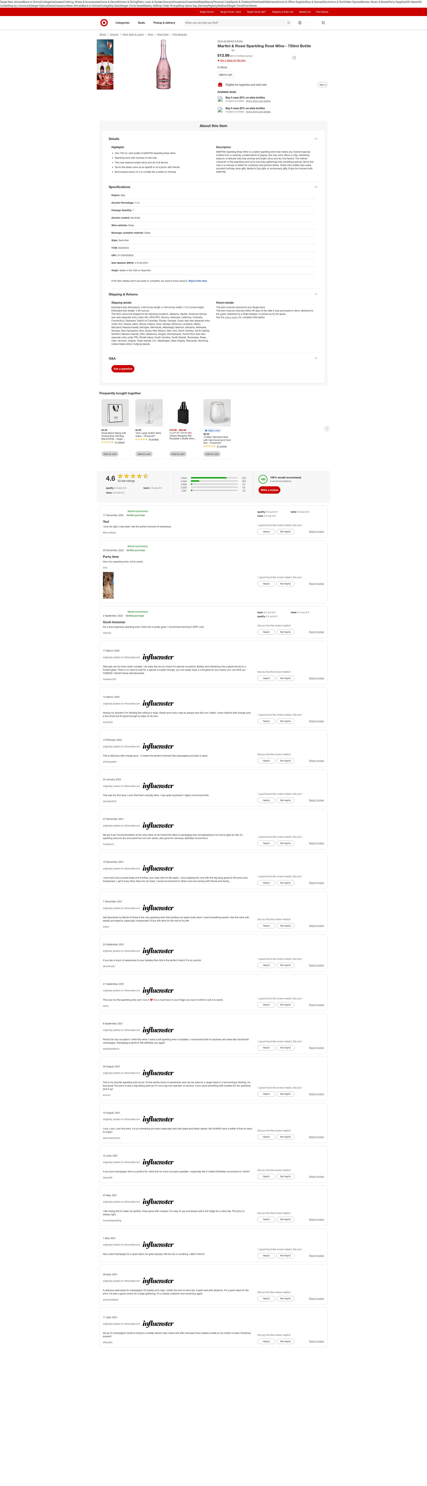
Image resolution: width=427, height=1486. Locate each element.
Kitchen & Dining (127, 2)
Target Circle (235, 5)
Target (102, 34)
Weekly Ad (149, 5)
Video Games (353, 2)
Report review (316, 531)
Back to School (32, 2)
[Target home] (104, 23)
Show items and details (258, 101)
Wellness (271, 2)
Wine (150, 34)
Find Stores (250, 5)
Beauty (209, 2)
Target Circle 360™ (256, 11)
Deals (51, 5)
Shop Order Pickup (167, 5)
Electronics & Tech (334, 2)
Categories (123, 22)
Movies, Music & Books (374, 2)
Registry (213, 5)
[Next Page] (327, 428)
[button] (227, 50)
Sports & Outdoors (241, 2)
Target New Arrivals (11, 2)
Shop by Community (19, 5)
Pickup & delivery (164, 22)
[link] (227, 50)
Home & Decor (108, 2)
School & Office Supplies (291, 2)
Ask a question (123, 368)
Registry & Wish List (282, 11)
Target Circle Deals (132, 5)
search (289, 23)
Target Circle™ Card (230, 11)
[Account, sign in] (306, 22)
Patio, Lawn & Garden (150, 2)
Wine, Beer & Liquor (133, 34)
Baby (202, 2)
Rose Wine (163, 34)
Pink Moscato (180, 34)
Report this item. (198, 280)
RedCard (223, 5)
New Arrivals (74, 5)
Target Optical (39, 5)
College (46, 2)
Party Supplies (397, 2)
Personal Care (221, 2)
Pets (255, 2)
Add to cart (225, 74)
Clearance (61, 5)
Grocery (168, 2)
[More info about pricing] (294, 57)
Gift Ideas (411, 2)
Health (262, 2)
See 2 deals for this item (233, 60)
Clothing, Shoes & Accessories (81, 2)
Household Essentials (186, 2)
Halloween (57, 2)
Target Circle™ (207, 11)
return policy (231, 317)
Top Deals (115, 5)
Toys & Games (314, 2)
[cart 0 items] (323, 22)
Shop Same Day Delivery (193, 5)
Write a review (269, 490)
